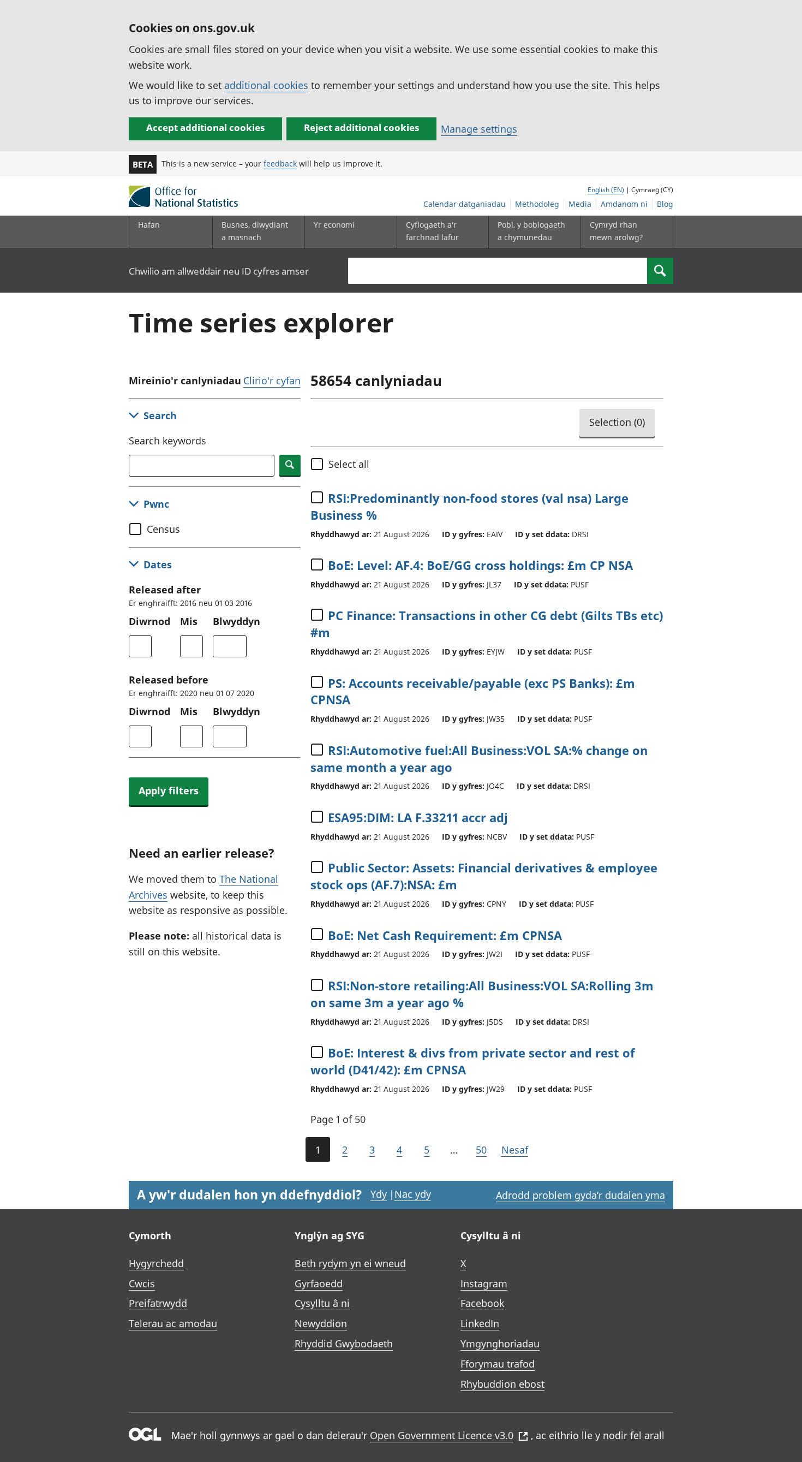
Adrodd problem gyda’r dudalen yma (580, 1195)
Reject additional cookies (361, 127)
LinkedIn (479, 1323)
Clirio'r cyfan (272, 380)
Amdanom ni (624, 204)
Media (579, 204)
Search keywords (167, 440)
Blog (665, 204)
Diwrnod (149, 621)
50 (481, 1149)
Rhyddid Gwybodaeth (344, 1343)
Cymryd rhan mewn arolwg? (616, 230)
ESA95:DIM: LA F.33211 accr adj (418, 817)
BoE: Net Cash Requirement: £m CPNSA (445, 935)
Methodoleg (537, 204)
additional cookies (266, 85)
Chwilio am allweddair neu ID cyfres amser (219, 271)
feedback (280, 163)
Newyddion (321, 1323)
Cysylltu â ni (322, 1303)
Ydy (378, 1193)
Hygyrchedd (156, 1263)
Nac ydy (412, 1193)
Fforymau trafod (497, 1363)
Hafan (149, 224)
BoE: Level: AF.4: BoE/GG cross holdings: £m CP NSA (480, 565)
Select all (348, 464)
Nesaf (514, 1149)
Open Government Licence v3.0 (441, 1435)
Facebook (482, 1303)
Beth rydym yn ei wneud (350, 1263)
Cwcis (142, 1283)
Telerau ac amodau (173, 1323)
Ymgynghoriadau (500, 1343)
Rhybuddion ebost (502, 1383)
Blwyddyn (236, 621)
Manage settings (479, 128)
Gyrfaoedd (319, 1283)
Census (163, 529)
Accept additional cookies (205, 127)
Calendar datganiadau (464, 204)
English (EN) (606, 189)
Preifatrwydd (158, 1303)
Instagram (483, 1283)
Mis (188, 621)
